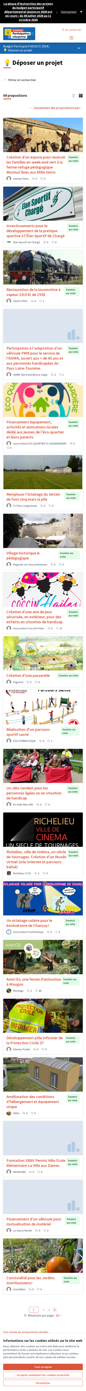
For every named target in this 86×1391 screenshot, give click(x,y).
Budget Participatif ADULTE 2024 (26, 46)
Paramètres (43, 1383)
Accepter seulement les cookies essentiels (43, 1375)
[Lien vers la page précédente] (34, 1310)
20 (57, 1315)
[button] (74, 95)
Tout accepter (43, 1367)
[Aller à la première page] (32, 33)
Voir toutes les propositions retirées (25, 1332)
